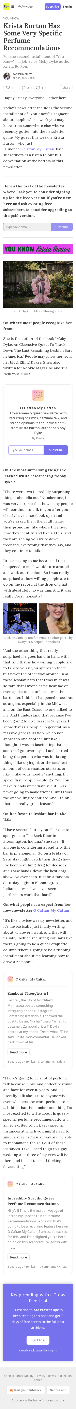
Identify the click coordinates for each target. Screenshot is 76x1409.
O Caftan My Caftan (37, 149)
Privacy (40, 1376)
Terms (52, 1376)
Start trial (38, 1340)
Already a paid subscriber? (38, 1350)
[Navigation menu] (8, 6)
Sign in (67, 6)
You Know (11, 18)
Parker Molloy (22, 74)
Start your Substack (27, 1390)
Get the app (58, 1390)
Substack (18, 1400)
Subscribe (52, 6)
